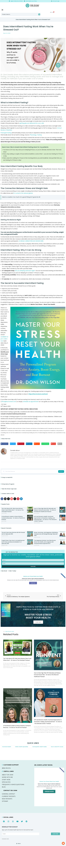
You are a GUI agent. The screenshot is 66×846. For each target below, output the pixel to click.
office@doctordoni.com (8, 401)
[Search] (39, 14)
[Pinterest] (18, 498)
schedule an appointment (30, 401)
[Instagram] (5, 498)
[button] (2, 10)
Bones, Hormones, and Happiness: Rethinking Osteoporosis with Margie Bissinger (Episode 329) (46, 534)
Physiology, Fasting (36, 135)
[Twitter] (22, 821)
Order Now (49, 791)
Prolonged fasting (6, 133)
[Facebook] (4, 821)
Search (61, 471)
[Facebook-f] (2, 498)
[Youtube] (11, 498)
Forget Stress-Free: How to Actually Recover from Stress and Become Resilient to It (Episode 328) (13, 542)
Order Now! (38, 622)
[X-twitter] (14, 498)
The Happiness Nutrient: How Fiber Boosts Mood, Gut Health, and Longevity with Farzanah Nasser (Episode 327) (45, 542)
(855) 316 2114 (6, 768)
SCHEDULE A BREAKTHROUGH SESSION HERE (31, 241)
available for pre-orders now (4, 339)
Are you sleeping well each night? (25, 271)
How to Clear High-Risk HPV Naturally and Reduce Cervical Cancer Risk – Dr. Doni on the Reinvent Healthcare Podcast (45, 510)
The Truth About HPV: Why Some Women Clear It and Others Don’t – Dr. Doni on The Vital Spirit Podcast (13, 510)
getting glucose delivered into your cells (32, 123)
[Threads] (8, 498)
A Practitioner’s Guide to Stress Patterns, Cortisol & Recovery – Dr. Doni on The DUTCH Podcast (13, 518)
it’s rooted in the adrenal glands (23, 193)
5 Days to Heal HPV (6, 477)
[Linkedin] (21, 498)
